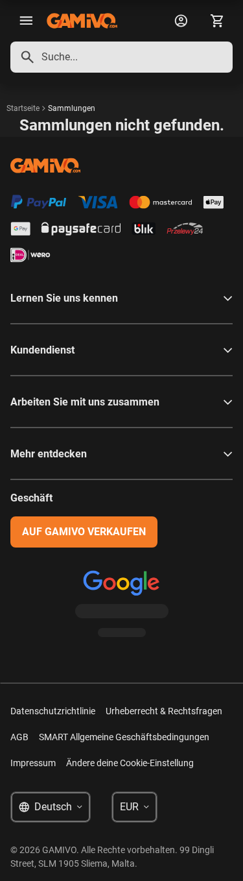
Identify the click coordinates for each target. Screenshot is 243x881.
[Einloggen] (180, 20)
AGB (19, 737)
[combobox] (121, 57)
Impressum (33, 763)
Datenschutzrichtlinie (52, 711)
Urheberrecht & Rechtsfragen (164, 711)
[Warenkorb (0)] (217, 20)
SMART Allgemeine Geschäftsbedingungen (124, 737)
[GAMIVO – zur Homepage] (82, 21)
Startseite (23, 108)
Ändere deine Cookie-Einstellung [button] (130, 763)
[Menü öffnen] (25, 20)
